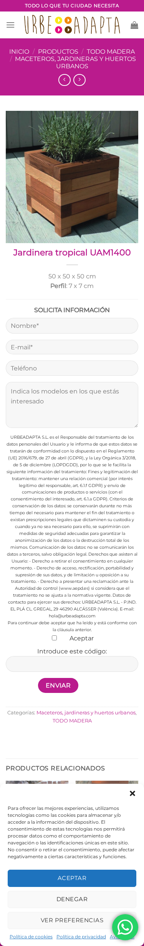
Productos (58, 51)
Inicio (19, 51)
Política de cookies (31, 936)
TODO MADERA (111, 51)
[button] (132, 793)
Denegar (72, 899)
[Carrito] (134, 24)
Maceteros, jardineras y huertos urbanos (75, 62)
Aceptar (72, 878)
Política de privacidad (81, 936)
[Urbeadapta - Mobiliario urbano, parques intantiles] (72, 24)
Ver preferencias (72, 920)
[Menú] (10, 24)
